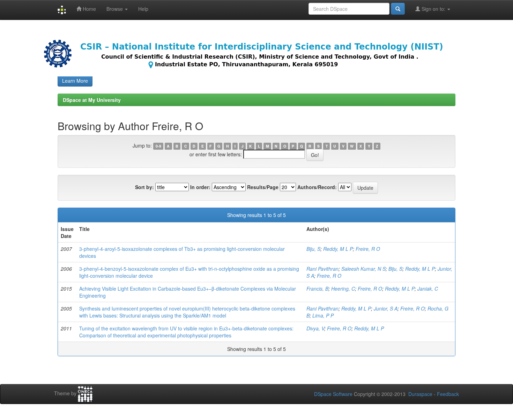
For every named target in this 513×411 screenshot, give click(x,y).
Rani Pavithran (322, 268)
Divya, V (315, 328)
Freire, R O (368, 248)
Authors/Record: (317, 187)
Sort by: (144, 187)
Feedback (448, 393)
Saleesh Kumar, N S (363, 268)
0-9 (158, 146)
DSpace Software (333, 393)
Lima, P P (323, 315)
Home (88, 8)
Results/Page (262, 187)
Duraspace (420, 393)
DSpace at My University (92, 99)
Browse (115, 8)
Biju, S (313, 248)
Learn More (75, 80)
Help (143, 8)
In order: (200, 187)
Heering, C (343, 288)
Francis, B (317, 288)
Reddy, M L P (338, 248)
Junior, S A (385, 308)
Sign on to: (433, 8)
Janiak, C (427, 288)
